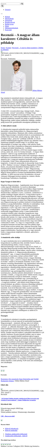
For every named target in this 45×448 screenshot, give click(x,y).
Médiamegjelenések (11, 28)
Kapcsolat (8, 30)
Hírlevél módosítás (11, 430)
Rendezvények (10, 22)
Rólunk (7, 17)
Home (3, 48)
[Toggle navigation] (2, 13)
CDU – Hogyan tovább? (8, 416)
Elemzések (8, 20)
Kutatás (8, 48)
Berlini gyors (9, 24)
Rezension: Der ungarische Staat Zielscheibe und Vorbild (20, 379)
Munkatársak (9, 18)
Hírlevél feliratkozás (11, 428)
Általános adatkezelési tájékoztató (16, 434)
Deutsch (7, 10)
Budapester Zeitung (7, 381)
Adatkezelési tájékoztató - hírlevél (16, 436)
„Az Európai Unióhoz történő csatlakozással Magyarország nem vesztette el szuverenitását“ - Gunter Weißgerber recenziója (20, 399)
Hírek (7, 26)
